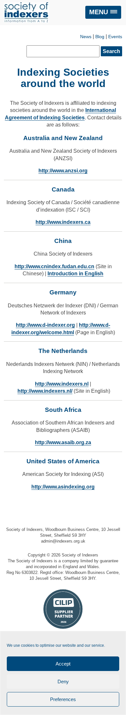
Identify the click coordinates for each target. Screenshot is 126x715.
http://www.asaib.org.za (63, 442)
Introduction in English (75, 273)
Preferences (63, 699)
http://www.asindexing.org (63, 487)
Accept (63, 663)
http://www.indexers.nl (62, 384)
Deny (63, 681)
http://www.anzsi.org (63, 170)
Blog (99, 36)
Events (115, 36)
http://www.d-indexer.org (45, 325)
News (85, 36)
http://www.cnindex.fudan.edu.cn (54, 266)
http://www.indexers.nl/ (44, 391)
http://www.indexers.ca (63, 222)
